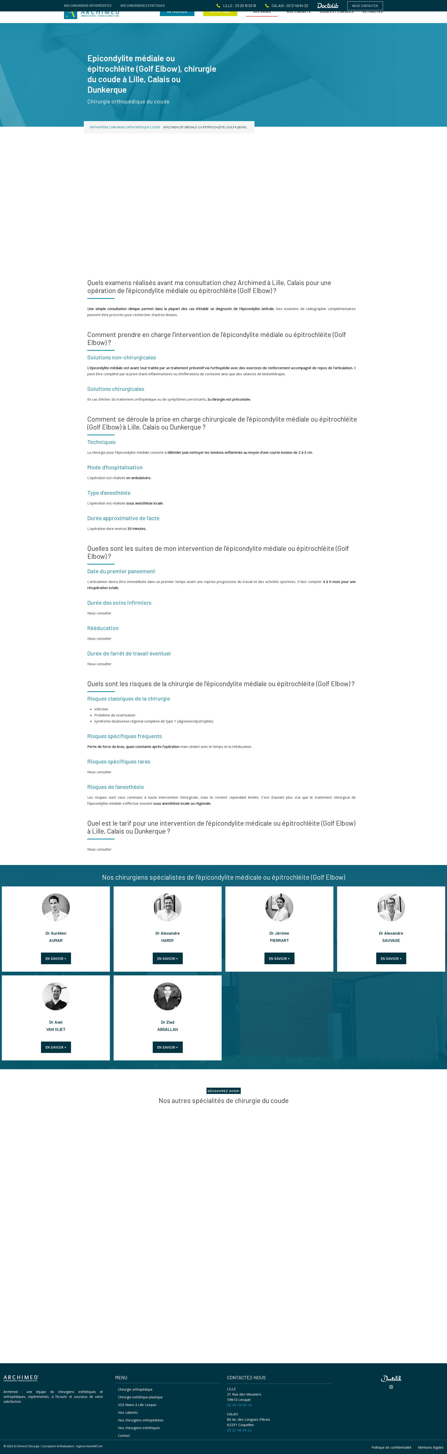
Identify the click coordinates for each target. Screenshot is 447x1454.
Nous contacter (365, 6)
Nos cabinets (128, 1412)
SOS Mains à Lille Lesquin (137, 1405)
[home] (20, 1379)
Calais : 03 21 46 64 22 (290, 5)
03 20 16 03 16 (239, 1405)
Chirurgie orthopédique (135, 1389)
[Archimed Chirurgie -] (92, 11)
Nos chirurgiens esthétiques (143, 5)
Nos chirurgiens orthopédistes (88, 5)
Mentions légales (431, 1447)
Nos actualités (102, 1296)
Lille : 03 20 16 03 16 (239, 5)
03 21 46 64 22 (239, 1430)
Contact (124, 1435)
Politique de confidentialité (391, 1447)
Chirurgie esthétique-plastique (140, 1397)
